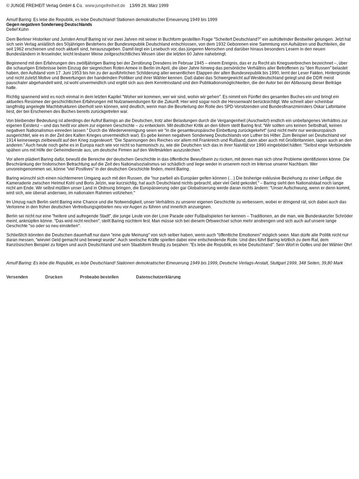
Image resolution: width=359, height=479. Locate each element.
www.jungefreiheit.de (105, 5)
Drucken (53, 277)
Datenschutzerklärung (158, 277)
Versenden (17, 277)
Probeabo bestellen (99, 277)
